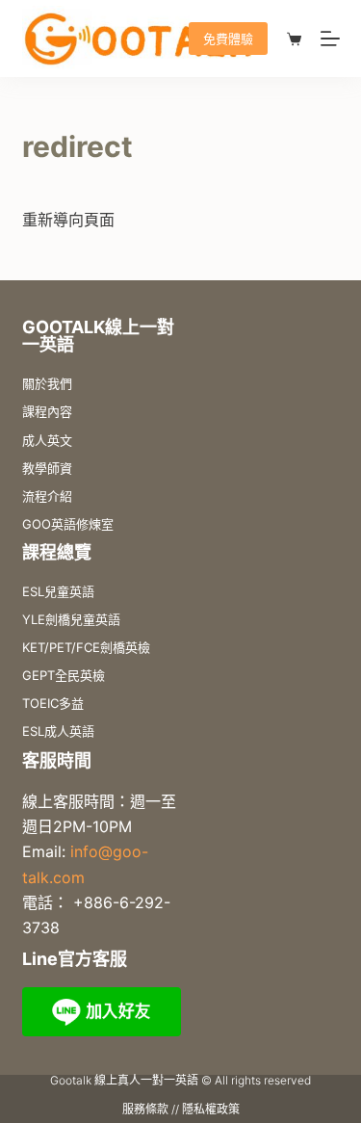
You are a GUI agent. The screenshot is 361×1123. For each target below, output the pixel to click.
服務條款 (145, 1109)
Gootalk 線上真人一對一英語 (124, 1080)
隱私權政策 (211, 1109)
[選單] (330, 38)
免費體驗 (228, 38)
